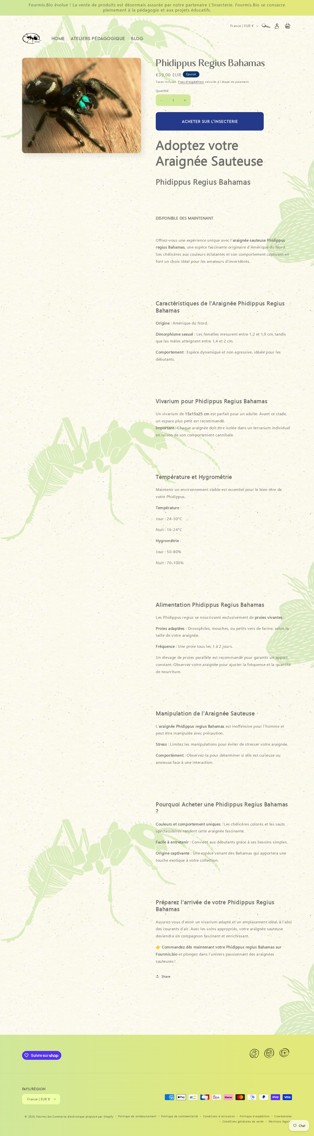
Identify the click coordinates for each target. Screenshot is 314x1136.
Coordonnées (283, 1116)
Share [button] (165, 976)
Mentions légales (280, 1121)
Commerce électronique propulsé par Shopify (82, 1116)
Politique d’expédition (254, 1116)
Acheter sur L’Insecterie (210, 121)
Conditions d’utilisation (219, 1116)
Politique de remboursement (137, 1116)
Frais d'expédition (191, 82)
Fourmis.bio (44, 1116)
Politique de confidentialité (179, 1116)
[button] (266, 25)
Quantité (162, 91)
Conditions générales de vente (243, 1121)
